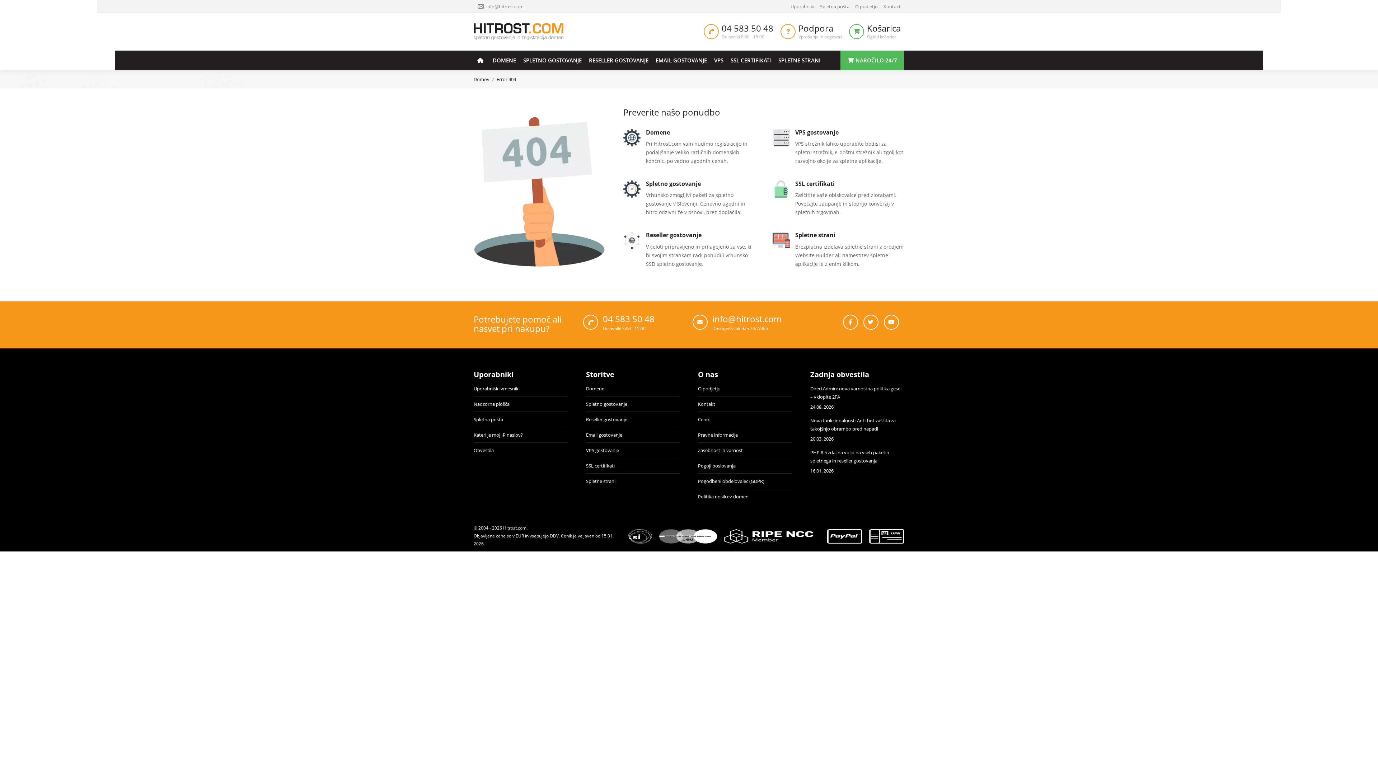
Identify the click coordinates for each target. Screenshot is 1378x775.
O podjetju (709, 388)
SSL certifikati (600, 465)
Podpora (815, 28)
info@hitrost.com (505, 6)
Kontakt (706, 404)
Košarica (884, 28)
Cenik (704, 419)
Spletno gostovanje (606, 404)
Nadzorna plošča (492, 404)
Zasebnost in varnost (720, 450)
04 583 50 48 (747, 28)
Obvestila (484, 450)
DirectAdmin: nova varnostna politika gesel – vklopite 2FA (855, 392)
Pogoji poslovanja (717, 465)
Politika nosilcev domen (723, 496)
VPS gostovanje (602, 450)
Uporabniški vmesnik (496, 388)
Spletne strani (600, 481)
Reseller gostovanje (606, 419)
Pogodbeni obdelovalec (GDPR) (731, 481)
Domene (595, 388)
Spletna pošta (488, 419)
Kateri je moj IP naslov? (498, 435)
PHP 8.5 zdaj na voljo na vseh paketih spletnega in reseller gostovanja (849, 456)
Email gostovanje (604, 435)
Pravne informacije (718, 435)
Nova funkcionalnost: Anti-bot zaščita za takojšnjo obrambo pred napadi (853, 424)
